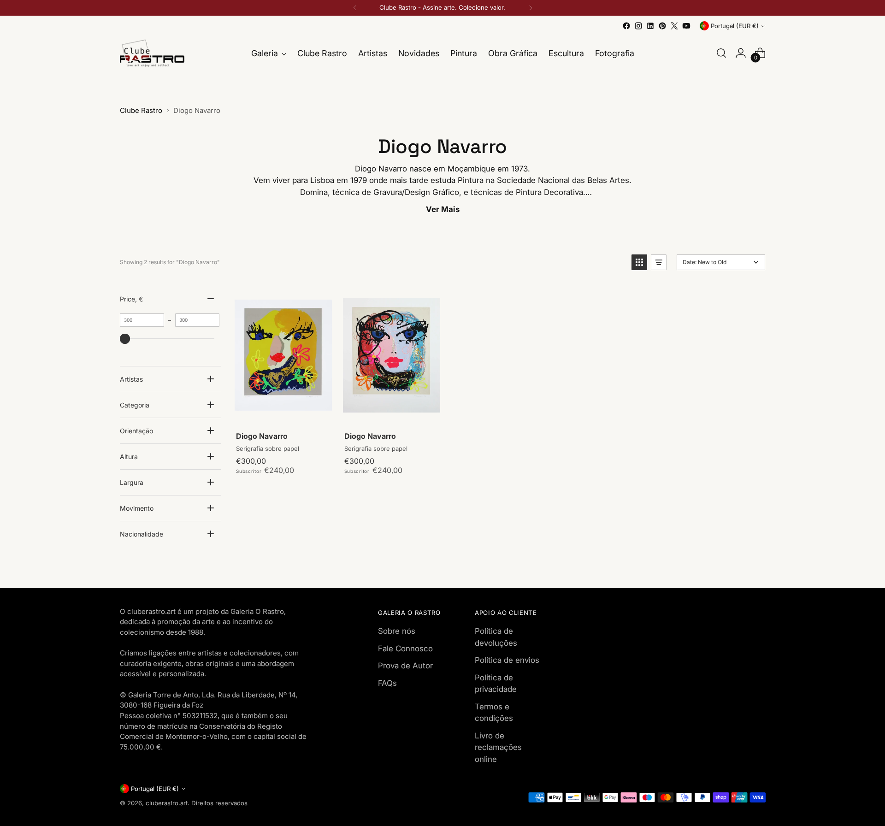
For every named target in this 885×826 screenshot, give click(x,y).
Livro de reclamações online (498, 747)
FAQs (387, 683)
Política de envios (507, 660)
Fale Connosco (405, 648)
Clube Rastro (141, 110)
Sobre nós (396, 631)
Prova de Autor (405, 665)
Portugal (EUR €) (735, 26)
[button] (639, 262)
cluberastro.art (167, 803)
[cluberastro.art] (152, 53)
